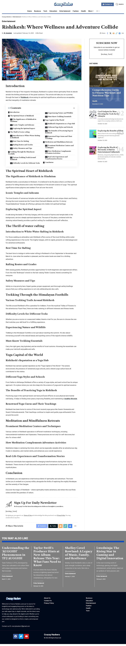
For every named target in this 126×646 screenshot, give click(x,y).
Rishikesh (24, 97)
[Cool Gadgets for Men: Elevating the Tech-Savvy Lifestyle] (92, 114)
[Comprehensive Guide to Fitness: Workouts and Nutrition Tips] (106, 76)
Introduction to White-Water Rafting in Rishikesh (25, 137)
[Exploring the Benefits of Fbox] (92, 134)
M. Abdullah (8, 33)
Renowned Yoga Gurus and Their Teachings (58, 137)
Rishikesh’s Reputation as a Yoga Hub (61, 124)
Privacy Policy (61, 515)
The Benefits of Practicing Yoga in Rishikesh (59, 132)
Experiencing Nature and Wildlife (60, 113)
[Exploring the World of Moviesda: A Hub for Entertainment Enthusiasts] (92, 150)
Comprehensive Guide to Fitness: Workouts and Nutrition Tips (106, 93)
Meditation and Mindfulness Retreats (59, 142)
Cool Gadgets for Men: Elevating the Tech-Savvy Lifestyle (108, 114)
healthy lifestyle (70, 399)
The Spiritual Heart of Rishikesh (22, 116)
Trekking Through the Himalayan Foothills (21, 153)
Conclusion (49, 162)
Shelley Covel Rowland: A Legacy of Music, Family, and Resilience (78, 553)
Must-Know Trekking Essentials (59, 116)
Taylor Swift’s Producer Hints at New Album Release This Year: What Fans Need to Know (47, 556)
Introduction (14, 112)
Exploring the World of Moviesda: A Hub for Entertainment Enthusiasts (109, 149)
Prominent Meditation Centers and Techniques (59, 146)
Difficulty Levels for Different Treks (26, 163)
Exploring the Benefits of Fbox (110, 131)
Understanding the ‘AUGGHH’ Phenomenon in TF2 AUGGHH (15, 553)
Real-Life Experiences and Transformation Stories (56, 158)
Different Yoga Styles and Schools (60, 127)
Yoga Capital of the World (54, 120)
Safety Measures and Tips (22, 148)
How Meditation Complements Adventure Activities (58, 152)
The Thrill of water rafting (20, 132)
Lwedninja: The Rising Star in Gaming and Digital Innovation (109, 553)
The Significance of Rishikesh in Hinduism (23, 120)
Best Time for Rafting (21, 141)
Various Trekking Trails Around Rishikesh (23, 158)
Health (94, 101)
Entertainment (8, 21)
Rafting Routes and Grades (23, 145)
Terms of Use (28, 515)
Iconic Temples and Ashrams (23, 125)
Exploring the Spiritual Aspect (24, 128)
